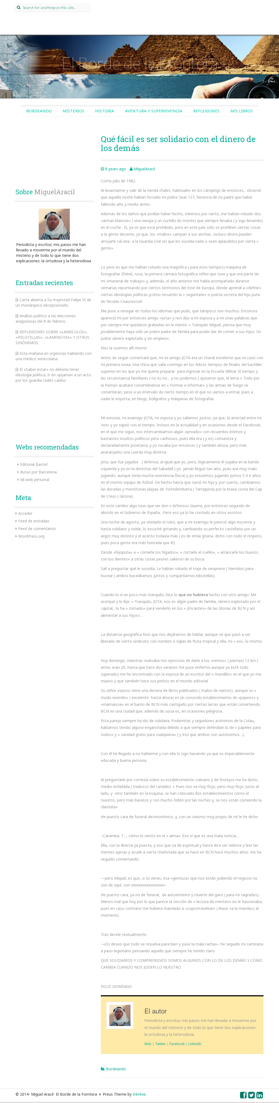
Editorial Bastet (34, 464)
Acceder (25, 513)
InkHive (139, 1094)
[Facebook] (243, 1096)
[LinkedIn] (259, 1096)
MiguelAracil (144, 168)
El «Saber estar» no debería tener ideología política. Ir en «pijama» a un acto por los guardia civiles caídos (53, 375)
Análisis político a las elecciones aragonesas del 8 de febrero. (46, 318)
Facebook (177, 1044)
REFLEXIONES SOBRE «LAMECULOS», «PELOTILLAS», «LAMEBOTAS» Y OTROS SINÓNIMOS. (52, 337)
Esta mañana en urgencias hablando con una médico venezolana (54, 356)
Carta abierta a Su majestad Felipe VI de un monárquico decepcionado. (53, 302)
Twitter (160, 1044)
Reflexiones (206, 110)
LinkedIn (194, 1044)
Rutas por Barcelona (38, 472)
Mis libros (242, 110)
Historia (104, 110)
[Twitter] (251, 1096)
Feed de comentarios (37, 528)
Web (147, 1044)
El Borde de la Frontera (139, 63)
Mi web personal (34, 479)
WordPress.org (31, 536)
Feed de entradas (33, 520)
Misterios (73, 110)
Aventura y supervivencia (153, 110)
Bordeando (39, 110)
